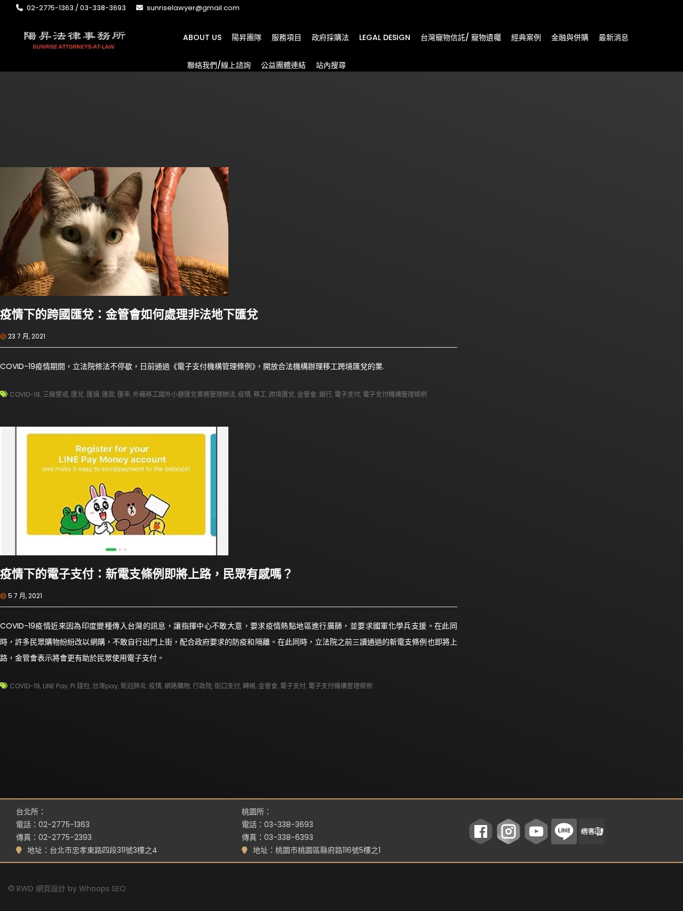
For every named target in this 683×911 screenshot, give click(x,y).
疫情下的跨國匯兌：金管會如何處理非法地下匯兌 (129, 314)
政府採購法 (330, 37)
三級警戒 (55, 394)
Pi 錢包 (80, 685)
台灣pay (105, 685)
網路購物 (177, 685)
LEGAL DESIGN (384, 37)
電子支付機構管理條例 (395, 394)
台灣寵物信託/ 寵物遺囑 (460, 37)
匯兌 (77, 394)
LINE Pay (55, 685)
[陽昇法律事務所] (74, 39)
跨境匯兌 (282, 394)
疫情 (244, 394)
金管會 (306, 394)
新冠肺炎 (133, 685)
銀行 (325, 394)
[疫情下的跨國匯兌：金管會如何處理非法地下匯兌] (114, 230)
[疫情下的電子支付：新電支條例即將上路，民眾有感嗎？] (114, 490)
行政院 (202, 685)
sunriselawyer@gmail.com (193, 8)
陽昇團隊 (246, 37)
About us (202, 37)
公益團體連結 (283, 64)
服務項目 (286, 37)
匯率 (123, 394)
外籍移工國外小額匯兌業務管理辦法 (184, 394)
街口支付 (227, 685)
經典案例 (526, 37)
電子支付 (347, 394)
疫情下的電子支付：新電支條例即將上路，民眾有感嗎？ (146, 574)
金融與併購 (570, 37)
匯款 (108, 394)
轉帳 (249, 685)
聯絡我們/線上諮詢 (219, 64)
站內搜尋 (331, 64)
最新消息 (614, 37)
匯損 (92, 394)
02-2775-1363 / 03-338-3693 (76, 8)
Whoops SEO (102, 888)
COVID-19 (25, 394)
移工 (259, 394)
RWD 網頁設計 (41, 888)
